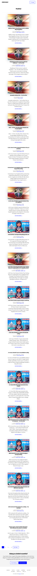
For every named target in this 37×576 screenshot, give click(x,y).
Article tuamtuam (23, 562)
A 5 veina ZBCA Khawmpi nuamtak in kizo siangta (18, 385)
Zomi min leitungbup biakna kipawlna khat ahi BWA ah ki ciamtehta (18, 487)
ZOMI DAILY (5, 2)
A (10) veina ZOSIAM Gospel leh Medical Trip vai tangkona (18, 201)
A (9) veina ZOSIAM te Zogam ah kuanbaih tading (18, 333)
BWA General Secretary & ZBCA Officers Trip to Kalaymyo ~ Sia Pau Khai (18, 420)
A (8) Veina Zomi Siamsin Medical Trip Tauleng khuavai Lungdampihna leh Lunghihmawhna (18, 267)
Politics (23, 32)
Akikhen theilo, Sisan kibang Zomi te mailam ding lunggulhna (18, 29)
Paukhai (20, 32)
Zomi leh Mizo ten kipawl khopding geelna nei (18, 234)
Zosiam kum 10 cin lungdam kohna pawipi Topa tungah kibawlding (18, 168)
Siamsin (22, 270)
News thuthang (14, 562)
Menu (33, 2)
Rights (20, 573)
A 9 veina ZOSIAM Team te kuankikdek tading (18, 352)
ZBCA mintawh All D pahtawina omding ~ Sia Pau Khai (18, 507)
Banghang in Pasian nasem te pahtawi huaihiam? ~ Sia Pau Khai (18, 62)
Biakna (17, 65)
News (17, 32)
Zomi (24, 65)
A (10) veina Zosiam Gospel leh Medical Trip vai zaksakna (18, 148)
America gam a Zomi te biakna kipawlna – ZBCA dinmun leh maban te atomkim (18, 527)
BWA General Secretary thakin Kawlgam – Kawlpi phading (18, 454)
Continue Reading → (18, 76)
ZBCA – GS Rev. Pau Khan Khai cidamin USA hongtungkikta (18, 128)
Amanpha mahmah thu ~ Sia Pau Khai (18, 95)
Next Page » (16, 547)
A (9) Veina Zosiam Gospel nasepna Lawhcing (18, 300)
